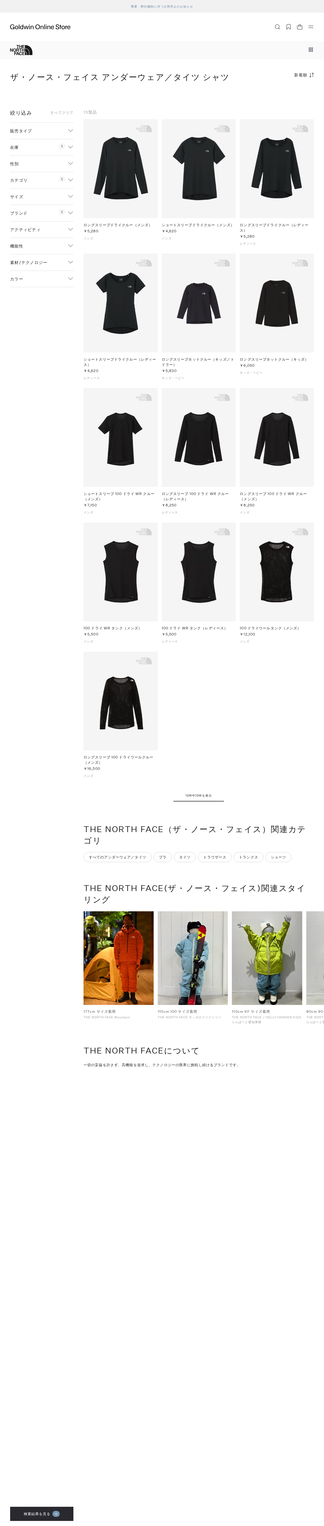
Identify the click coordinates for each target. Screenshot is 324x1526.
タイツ (185, 857)
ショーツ (278, 857)
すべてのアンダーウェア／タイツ (117, 857)
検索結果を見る (41, 1513)
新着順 (301, 74)
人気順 (275, 94)
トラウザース (214, 857)
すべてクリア (61, 112)
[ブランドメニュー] (311, 50)
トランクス (248, 857)
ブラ (163, 857)
